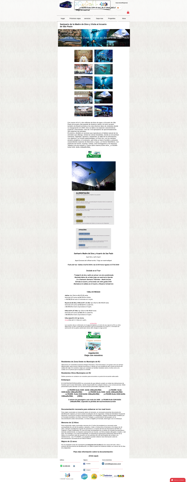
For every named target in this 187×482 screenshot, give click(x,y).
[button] (128, 12)
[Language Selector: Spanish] (119, 8)
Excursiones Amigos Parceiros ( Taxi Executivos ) (90, 364)
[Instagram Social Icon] (84, 470)
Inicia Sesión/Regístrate (122, 2)
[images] (103, 464)
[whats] (61, 466)
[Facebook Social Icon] (84, 464)
